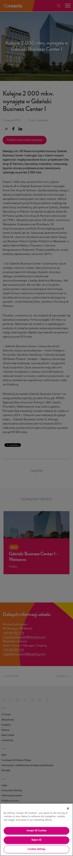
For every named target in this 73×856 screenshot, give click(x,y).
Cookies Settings (36, 849)
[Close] (68, 808)
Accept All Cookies (36, 830)
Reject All (36, 840)
